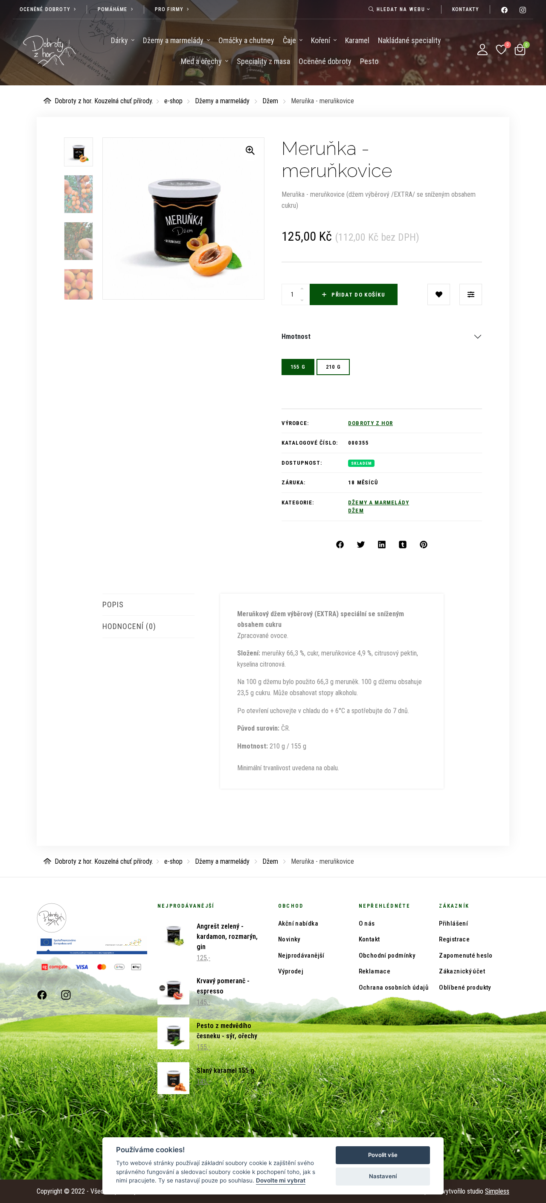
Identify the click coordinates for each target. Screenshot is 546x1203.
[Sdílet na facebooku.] (340, 545)
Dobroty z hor (370, 423)
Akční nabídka (298, 923)
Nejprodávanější (301, 955)
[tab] (148, 605)
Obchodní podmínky (387, 955)
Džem (270, 101)
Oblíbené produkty (465, 987)
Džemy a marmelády (222, 101)
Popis (113, 604)
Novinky (289, 939)
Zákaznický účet (462, 971)
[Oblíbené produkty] (501, 49)
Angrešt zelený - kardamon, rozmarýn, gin (227, 936)
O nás (367, 923)
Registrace (454, 939)
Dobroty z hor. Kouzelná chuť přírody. (104, 101)
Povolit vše (383, 1154)
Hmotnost (296, 337)
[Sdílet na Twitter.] (361, 545)
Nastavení (383, 1176)
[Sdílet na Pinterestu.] (423, 545)
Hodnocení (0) (129, 626)
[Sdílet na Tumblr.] (402, 545)
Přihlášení (453, 923)
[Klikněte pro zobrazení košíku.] (520, 49)
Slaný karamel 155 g (225, 1070)
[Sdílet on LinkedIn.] (382, 545)
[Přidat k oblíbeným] (438, 294)
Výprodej (290, 971)
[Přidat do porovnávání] (470, 294)
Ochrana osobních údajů (393, 987)
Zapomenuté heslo (465, 955)
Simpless (497, 1191)
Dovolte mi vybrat (280, 1180)
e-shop (173, 101)
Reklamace (374, 971)
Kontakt (369, 939)
